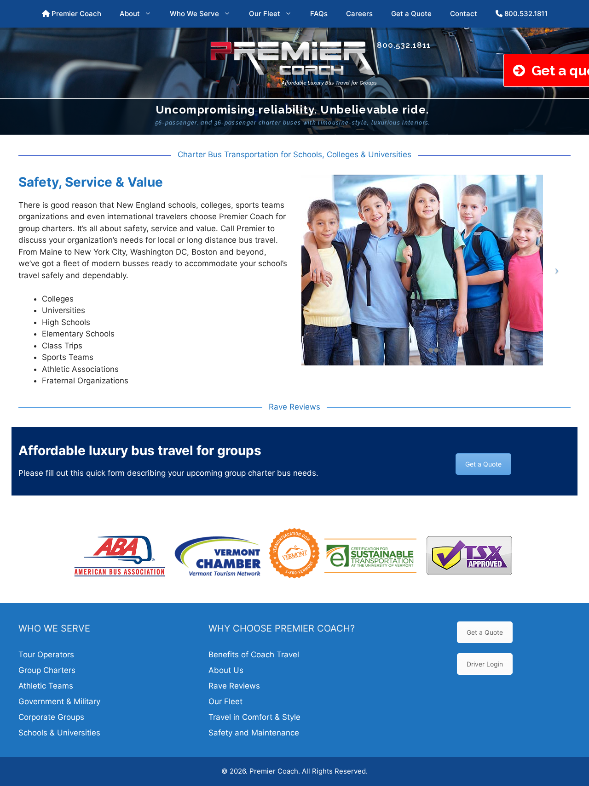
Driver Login (485, 664)
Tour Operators (46, 654)
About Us (225, 670)
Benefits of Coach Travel (253, 654)
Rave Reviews (234, 685)
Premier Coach (75, 13)
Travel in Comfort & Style (254, 717)
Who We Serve (194, 13)
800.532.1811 (525, 13)
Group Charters (46, 670)
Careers (359, 13)
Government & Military (59, 701)
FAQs (319, 13)
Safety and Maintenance (253, 732)
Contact (463, 13)
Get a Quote (411, 13)
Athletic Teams (45, 685)
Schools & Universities (59, 732)
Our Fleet (264, 13)
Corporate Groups (51, 717)
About (130, 13)
